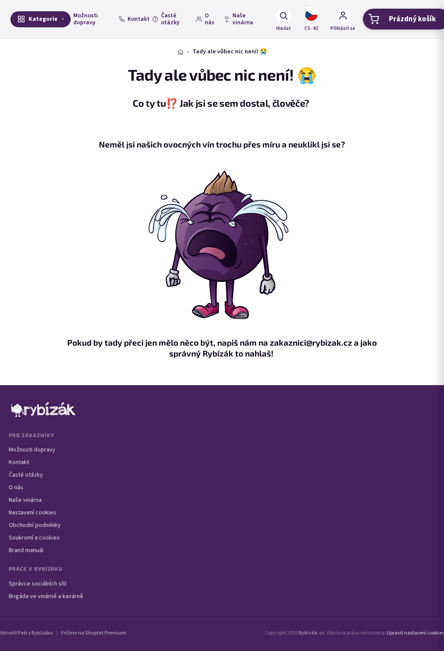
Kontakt (138, 19)
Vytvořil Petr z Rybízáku (26, 633)
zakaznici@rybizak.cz (311, 342)
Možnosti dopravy (85, 19)
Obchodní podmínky (35, 525)
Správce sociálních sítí (37, 583)
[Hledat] (283, 15)
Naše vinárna (242, 19)
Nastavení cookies (32, 512)
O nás (209, 19)
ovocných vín (188, 144)
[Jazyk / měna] (311, 14)
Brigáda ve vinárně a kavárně (46, 596)
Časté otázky (170, 19)
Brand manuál (26, 550)
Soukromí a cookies (34, 537)
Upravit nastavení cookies (415, 633)
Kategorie (43, 19)
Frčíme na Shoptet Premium (93, 633)
